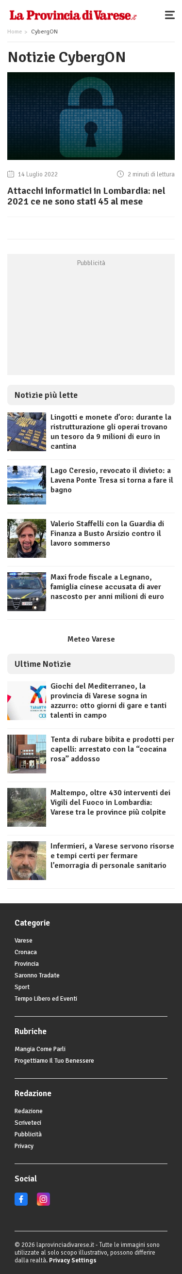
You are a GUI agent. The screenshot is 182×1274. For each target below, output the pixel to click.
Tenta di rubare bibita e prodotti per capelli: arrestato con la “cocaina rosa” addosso (112, 749)
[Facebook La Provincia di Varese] (21, 1204)
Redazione (29, 1111)
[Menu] (172, 14)
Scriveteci (28, 1123)
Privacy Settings (73, 1260)
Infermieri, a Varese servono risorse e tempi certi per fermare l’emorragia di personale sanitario (112, 855)
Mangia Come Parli (40, 1049)
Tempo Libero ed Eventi (46, 999)
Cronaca (26, 952)
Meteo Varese (91, 639)
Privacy (24, 1146)
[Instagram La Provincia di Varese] (43, 1204)
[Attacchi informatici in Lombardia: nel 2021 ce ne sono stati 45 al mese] (91, 160)
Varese (24, 940)
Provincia (27, 964)
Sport (22, 987)
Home (14, 31)
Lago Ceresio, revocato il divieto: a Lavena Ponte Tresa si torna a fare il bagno (111, 480)
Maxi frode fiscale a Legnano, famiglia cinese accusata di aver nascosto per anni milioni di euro (107, 586)
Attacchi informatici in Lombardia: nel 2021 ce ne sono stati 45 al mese (86, 196)
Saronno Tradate (37, 975)
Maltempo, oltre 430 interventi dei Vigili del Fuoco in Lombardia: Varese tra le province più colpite (110, 802)
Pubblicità (28, 1134)
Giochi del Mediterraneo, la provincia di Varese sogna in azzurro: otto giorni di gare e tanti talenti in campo (108, 700)
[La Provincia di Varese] (73, 14)
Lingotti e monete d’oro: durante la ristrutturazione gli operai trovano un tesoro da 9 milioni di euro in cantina (110, 431)
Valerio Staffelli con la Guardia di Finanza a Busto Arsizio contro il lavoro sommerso (107, 533)
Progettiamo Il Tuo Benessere (54, 1061)
